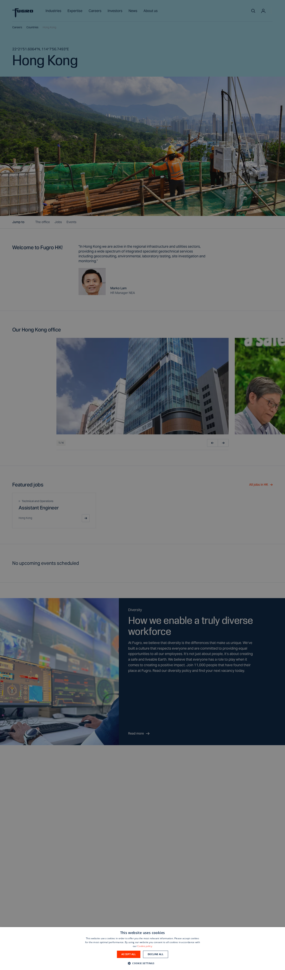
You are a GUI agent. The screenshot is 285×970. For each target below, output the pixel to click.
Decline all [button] (155, 954)
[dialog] (142, 948)
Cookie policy (144, 946)
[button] (142, 963)
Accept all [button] (128, 954)
